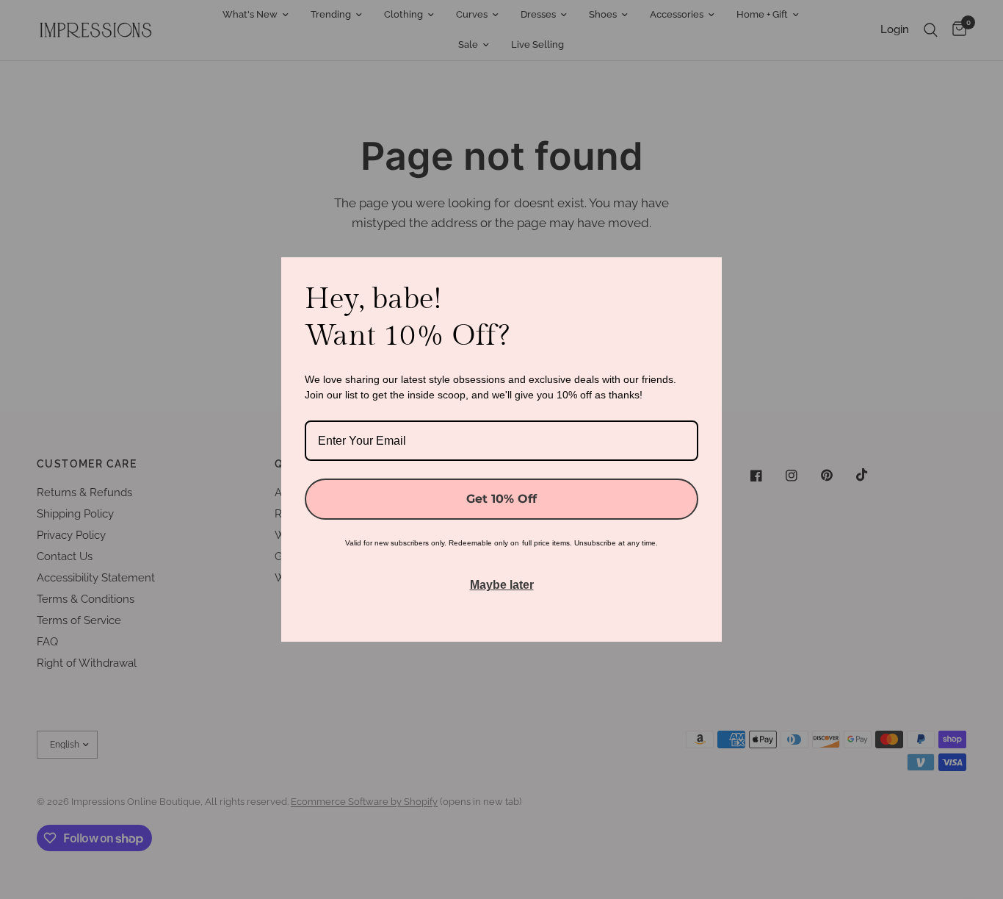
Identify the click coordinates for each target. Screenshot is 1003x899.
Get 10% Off (501, 499)
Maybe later (502, 585)
